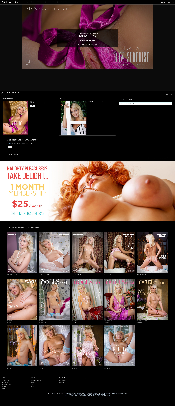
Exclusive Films (6, 384)
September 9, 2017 (18, 143)
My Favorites (57, 2)
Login (169, 2)
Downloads (123, 99)
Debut (49, 2)
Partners (61, 382)
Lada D (63, 99)
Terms (32, 386)
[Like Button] (10, 147)
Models (43, 2)
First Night (5, 382)
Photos (31, 2)
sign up (138, 103)
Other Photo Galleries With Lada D (23, 227)
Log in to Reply (29, 143)
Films (37, 2)
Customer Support (36, 380)
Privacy (33, 382)
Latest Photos (6, 380)
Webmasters (62, 380)
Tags (130, 99)
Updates (25, 2)
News (65, 2)
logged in (156, 158)
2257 (32, 384)
